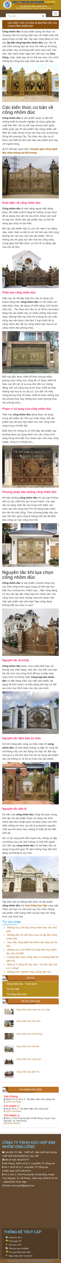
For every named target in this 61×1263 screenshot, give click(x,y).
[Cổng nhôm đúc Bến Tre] (9, 1074)
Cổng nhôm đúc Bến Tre (27, 1071)
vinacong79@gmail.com (22, 1185)
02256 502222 (13, 1123)
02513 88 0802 (13, 1101)
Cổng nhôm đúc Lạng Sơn (28, 1059)
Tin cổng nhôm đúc (17, 994)
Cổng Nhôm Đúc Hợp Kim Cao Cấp (33, 1009)
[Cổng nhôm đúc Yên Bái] (9, 1049)
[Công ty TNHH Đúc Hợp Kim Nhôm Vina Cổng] (30, 4)
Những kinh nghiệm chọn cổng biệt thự (29, 971)
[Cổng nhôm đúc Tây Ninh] (9, 1023)
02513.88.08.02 (23, 1170)
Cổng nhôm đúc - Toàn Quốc (22, 983)
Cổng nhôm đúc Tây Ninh (28, 1021)
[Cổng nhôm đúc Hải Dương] (9, 1036)
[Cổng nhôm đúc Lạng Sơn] (9, 1061)
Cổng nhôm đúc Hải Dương (29, 1034)
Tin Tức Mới (13, 989)
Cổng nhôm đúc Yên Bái (27, 1046)
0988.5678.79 (11, 1182)
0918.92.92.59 (50, 1178)
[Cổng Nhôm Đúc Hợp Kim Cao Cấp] (9, 1011)
